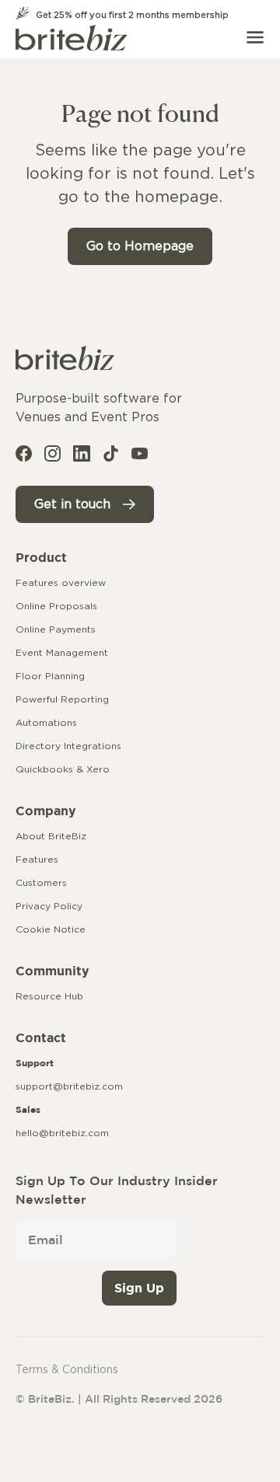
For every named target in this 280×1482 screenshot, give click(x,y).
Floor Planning (50, 676)
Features (37, 859)
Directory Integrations (68, 746)
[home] (72, 37)
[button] (255, 37)
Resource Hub (49, 996)
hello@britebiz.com (62, 1133)
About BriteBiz (51, 836)
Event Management (62, 652)
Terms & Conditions (67, 1370)
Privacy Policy (49, 906)
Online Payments (56, 629)
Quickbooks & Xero (63, 769)
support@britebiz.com (69, 1086)
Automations (46, 722)
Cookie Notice (51, 929)
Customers (41, 882)
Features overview (61, 583)
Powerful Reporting (62, 699)
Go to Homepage (140, 246)
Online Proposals (56, 606)
